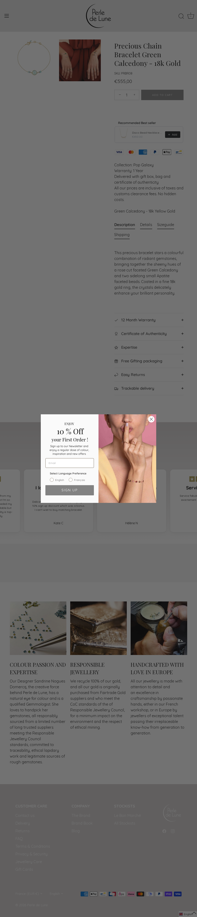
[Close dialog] (151, 419)
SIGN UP (70, 490)
